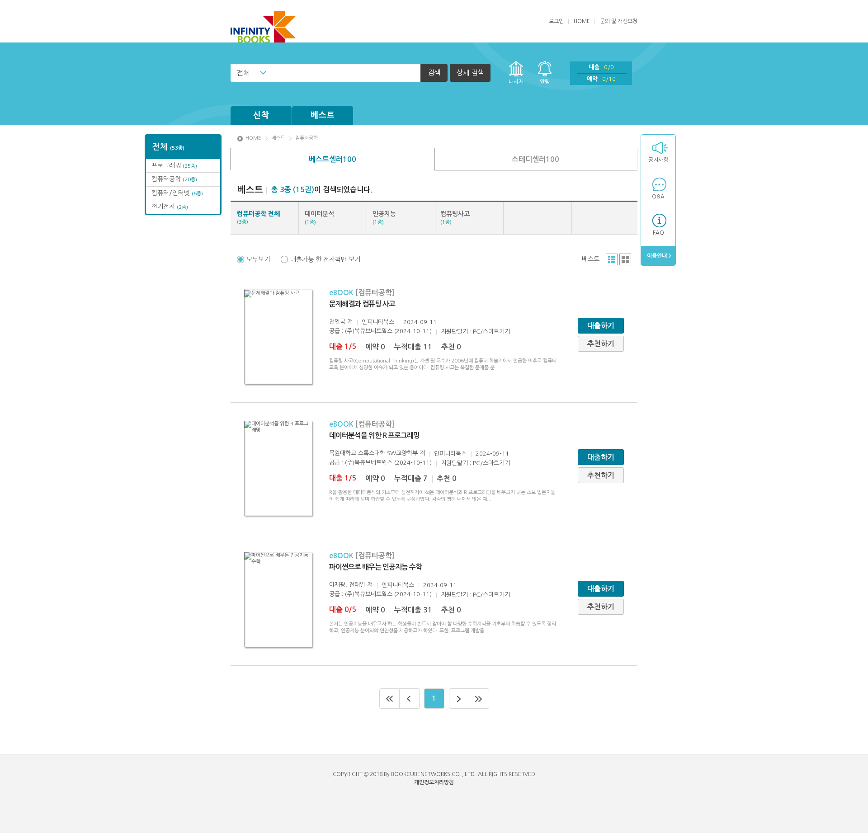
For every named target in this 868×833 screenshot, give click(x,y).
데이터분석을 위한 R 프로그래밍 (374, 435)
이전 (410, 698)
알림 (545, 82)
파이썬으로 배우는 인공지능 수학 (375, 567)
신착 (261, 115)
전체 (243, 72)
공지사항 (658, 160)
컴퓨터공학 (174, 179)
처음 (389, 698)
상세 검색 (470, 72)
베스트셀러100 (332, 159)
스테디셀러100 (535, 159)
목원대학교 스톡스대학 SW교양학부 (373, 453)
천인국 (337, 322)
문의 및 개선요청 (618, 21)
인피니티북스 (378, 322)
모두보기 (258, 259)
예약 (601, 79)
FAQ (658, 232)
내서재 (516, 82)
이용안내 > (658, 256)
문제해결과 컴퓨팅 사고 (362, 304)
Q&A (658, 196)
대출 (601, 67)
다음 (459, 698)
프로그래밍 (174, 165)
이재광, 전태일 (347, 585)
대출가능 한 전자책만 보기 (325, 259)
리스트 (612, 259)
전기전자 (169, 206)
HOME (582, 21)
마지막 (479, 698)
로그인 (556, 21)
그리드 (625, 259)
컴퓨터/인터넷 (177, 193)
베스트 (323, 115)
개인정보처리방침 (434, 782)
